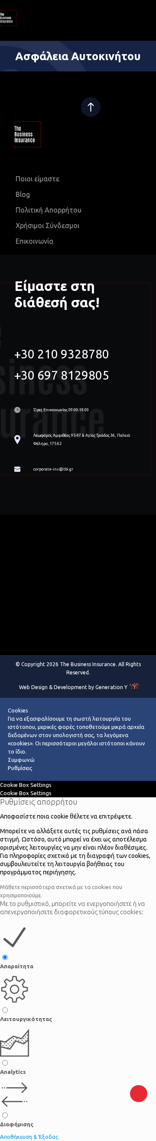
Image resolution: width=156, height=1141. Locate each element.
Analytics (13, 1072)
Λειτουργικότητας (26, 1019)
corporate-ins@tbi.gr (53, 469)
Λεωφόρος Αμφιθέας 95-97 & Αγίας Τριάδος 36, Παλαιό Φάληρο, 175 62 (81, 439)
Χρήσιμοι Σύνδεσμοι (47, 225)
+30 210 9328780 (61, 354)
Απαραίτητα (16, 966)
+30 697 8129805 (61, 375)
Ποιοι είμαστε (37, 179)
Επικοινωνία (34, 241)
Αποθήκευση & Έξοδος (29, 1137)
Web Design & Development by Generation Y (73, 687)
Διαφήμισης (16, 1124)
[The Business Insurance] (39, 23)
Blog (23, 194)
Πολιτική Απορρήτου (48, 210)
